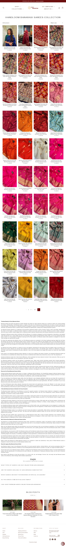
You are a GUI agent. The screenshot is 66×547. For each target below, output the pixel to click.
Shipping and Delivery (22, 530)
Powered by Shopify (33, 542)
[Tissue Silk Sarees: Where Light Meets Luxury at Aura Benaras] (12, 505)
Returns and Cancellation (23, 532)
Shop (17, 6)
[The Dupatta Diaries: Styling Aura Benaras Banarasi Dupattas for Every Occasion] (33, 505)
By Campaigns (48, 6)
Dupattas (4, 534)
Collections (17, 9)
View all (33, 495)
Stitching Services (6, 536)
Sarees (4, 530)
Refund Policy (21, 534)
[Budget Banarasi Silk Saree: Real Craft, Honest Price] (53, 505)
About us (48, 9)
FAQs (35, 532)
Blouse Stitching (6, 537)
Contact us (36, 536)
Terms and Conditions (22, 537)
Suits (4, 532)
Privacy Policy (21, 536)
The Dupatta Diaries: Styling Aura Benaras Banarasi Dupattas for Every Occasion (33, 515)
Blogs (35, 534)
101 (35, 309)
